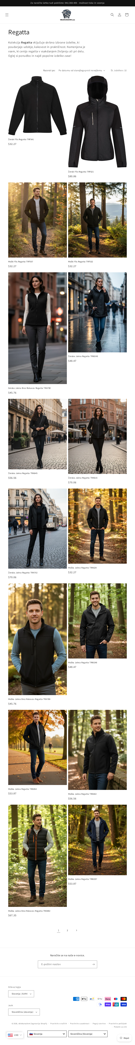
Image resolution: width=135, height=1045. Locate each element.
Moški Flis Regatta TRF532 (80, 261)
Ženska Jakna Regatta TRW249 (83, 356)
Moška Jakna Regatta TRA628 (82, 567)
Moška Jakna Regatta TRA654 (22, 789)
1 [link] (58, 930)
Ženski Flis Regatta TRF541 (21, 139)
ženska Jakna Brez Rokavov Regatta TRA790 (29, 388)
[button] (7, 14)
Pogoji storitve (99, 1023)
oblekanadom (24, 1023)
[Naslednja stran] (76, 930)
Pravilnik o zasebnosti (79, 1023)
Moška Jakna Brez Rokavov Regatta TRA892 (29, 911)
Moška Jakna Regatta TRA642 (82, 794)
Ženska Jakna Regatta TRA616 (82, 478)
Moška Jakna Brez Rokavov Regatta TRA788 (29, 699)
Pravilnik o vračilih (58, 1023)
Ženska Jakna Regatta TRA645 (22, 473)
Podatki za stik (120, 1027)
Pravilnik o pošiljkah (118, 1023)
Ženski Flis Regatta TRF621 (81, 171)
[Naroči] (93, 964)
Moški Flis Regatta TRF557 (20, 261)
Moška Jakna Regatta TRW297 (82, 879)
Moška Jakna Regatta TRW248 (82, 662)
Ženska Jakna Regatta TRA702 (22, 572)
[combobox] (47, 1034)
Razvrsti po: (49, 70)
